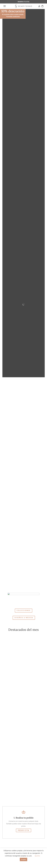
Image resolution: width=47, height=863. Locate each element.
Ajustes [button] (37, 856)
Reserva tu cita (23, 2)
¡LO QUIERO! (15, 727)
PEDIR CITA (23, 830)
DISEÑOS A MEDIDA (24, 617)
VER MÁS (12, 656)
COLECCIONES (23, 610)
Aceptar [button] (23, 859)
